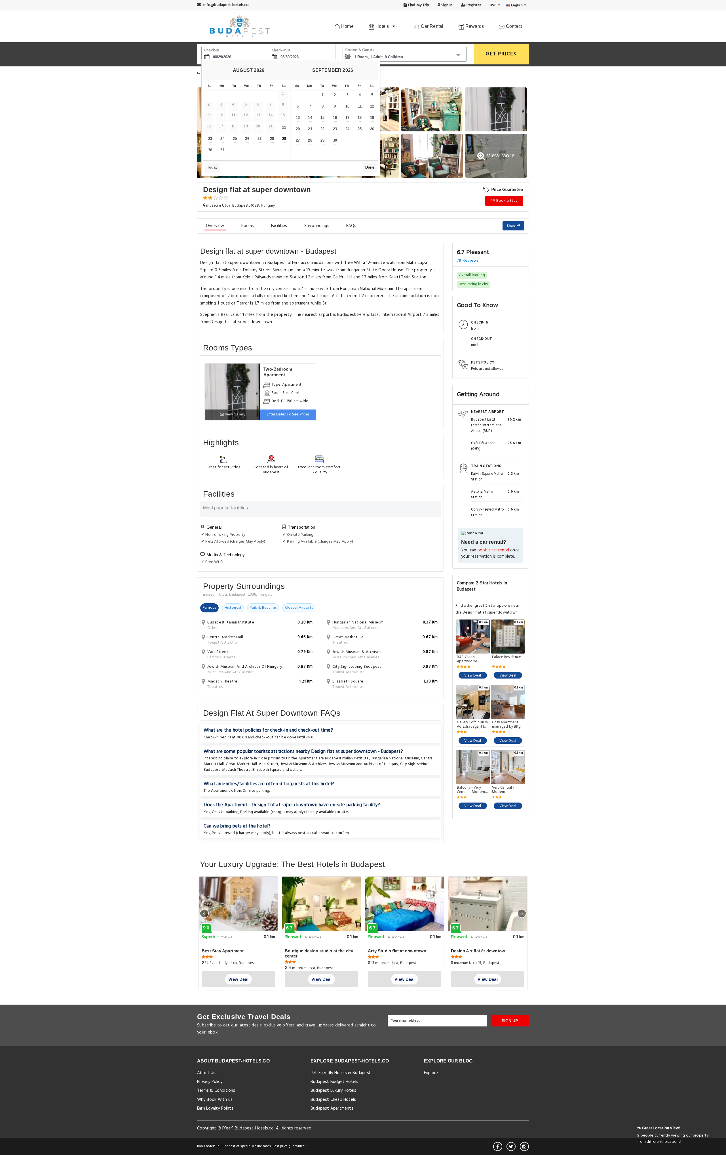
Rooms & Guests (359, 50)
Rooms (247, 225)
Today (212, 167)
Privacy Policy (209, 1081)
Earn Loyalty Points (215, 1108)
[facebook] (497, 1146)
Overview (215, 225)
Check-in (212, 50)
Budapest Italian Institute (347, 758)
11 (360, 106)
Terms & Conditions (216, 1090)
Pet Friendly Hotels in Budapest (341, 1073)
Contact (513, 26)
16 (335, 118)
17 (347, 118)
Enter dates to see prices (288, 414)
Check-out (281, 50)
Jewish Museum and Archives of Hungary (363, 764)
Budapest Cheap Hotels (333, 1099)
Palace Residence (506, 657)
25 (235, 138)
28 (272, 138)
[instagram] (524, 1146)
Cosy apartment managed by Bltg (506, 724)
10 (347, 106)
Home (347, 26)
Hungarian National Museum (395, 758)
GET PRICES (501, 54)
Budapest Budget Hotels (334, 1081)
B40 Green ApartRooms (467, 659)
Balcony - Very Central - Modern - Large (472, 790)
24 (222, 138)
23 (210, 138)
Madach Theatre (236, 769)
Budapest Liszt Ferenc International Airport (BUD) (487, 425)
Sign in (446, 5)
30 (210, 150)
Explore (431, 1073)
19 (372, 118)
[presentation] (204, 913)
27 (259, 138)
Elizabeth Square (267, 769)
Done (369, 167)
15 (322, 118)
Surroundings (316, 225)
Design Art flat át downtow (478, 950)
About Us (206, 1073)
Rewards (474, 26)
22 (284, 127)
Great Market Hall (241, 764)
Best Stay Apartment (223, 950)
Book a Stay (506, 201)
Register (473, 5)
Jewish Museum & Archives (303, 764)
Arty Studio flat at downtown (397, 950)
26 (247, 138)
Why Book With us (215, 1099)
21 (310, 129)
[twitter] (511, 1146)
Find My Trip (418, 5)
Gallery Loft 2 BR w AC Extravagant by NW (472, 724)
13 (298, 118)
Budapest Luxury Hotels (333, 1090)
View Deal (472, 676)
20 (298, 129)
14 (310, 118)
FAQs (351, 225)
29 (284, 138)
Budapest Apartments (332, 1108)
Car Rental (431, 26)
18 (360, 118)
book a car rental (493, 550)
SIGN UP (510, 1020)
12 (372, 106)
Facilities (279, 225)
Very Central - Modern (503, 790)
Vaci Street (268, 764)
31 (222, 150)
